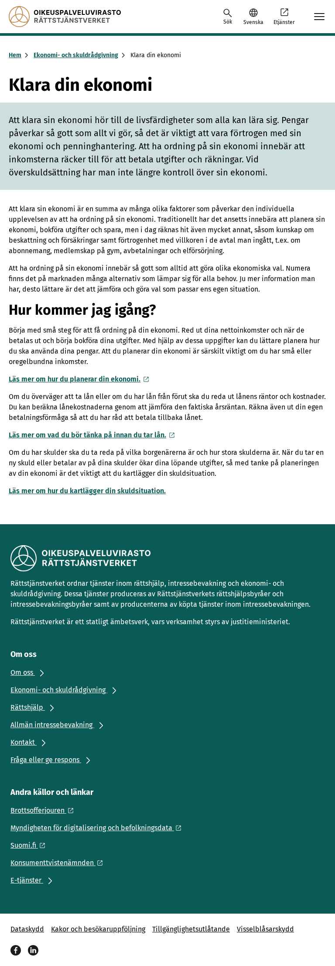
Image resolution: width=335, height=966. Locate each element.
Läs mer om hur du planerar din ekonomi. (74, 379)
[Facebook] (15, 950)
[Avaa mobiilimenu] (319, 16)
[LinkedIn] (33, 950)
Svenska (253, 22)
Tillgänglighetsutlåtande (191, 929)
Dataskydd (27, 929)
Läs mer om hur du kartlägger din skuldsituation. (87, 491)
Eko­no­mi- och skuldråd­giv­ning (76, 55)
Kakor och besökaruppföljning (98, 929)
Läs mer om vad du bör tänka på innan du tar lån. (87, 435)
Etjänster (284, 22)
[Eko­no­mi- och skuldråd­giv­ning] (65, 16)
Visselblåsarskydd (265, 929)
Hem (15, 55)
